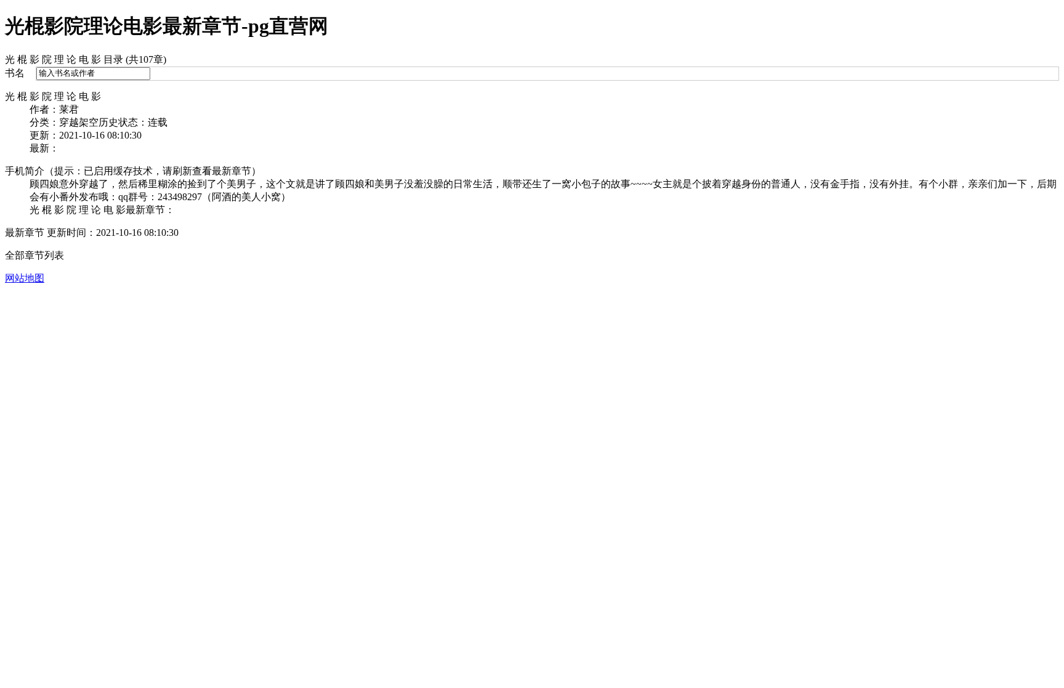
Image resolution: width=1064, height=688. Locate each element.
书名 (15, 73)
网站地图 (24, 278)
